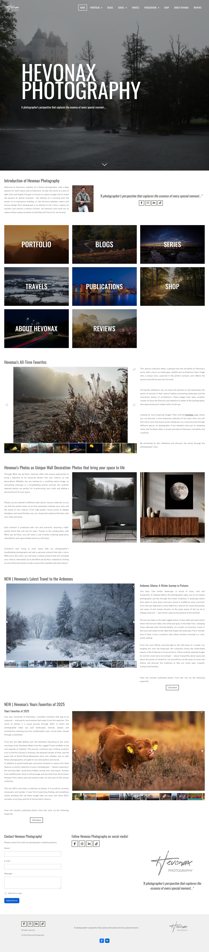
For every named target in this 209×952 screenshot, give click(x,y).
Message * (8, 873)
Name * (7, 848)
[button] (134, 369)
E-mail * (7, 861)
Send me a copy (15, 893)
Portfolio (189, 415)
